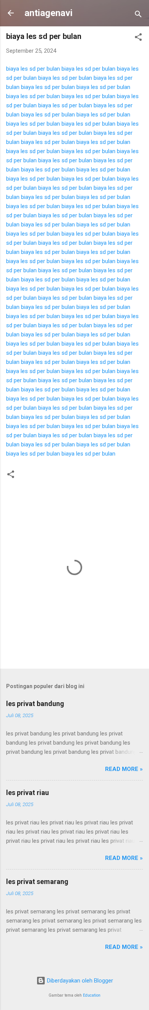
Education (91, 995)
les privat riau (27, 793)
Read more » (124, 769)
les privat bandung (35, 704)
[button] (138, 38)
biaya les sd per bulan (33, 68)
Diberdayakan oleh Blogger (79, 980)
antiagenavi (48, 13)
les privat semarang (37, 881)
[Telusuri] (138, 15)
